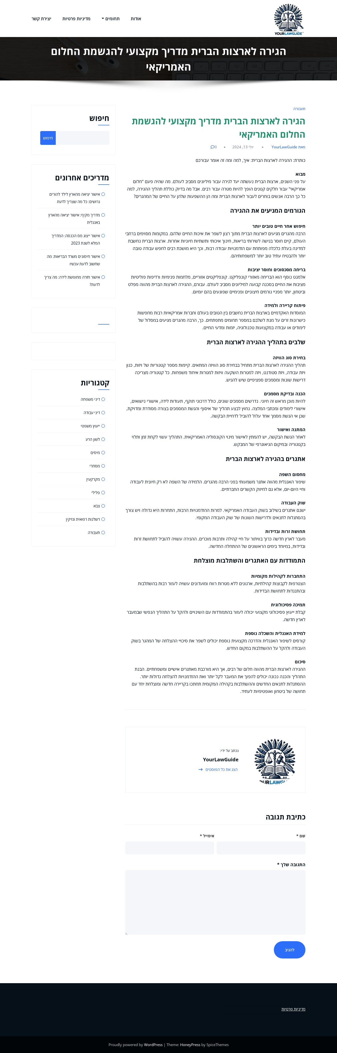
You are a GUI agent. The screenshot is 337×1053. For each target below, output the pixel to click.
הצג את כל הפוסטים (221, 769)
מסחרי (95, 466)
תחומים (112, 18)
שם (300, 836)
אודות (136, 18)
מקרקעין (93, 479)
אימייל (207, 836)
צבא (97, 506)
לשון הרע (93, 439)
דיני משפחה (90, 399)
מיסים (95, 452)
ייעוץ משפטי (90, 426)
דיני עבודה (92, 412)
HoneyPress (190, 1044)
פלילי (96, 492)
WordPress (153, 1044)
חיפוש (99, 118)
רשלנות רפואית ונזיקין (83, 519)
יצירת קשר (41, 18)
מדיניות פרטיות (76, 18)
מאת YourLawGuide (288, 146)
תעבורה (299, 108)
